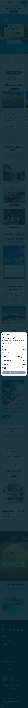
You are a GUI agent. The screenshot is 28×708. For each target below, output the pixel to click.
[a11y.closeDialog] (25, 333)
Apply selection (14, 372)
